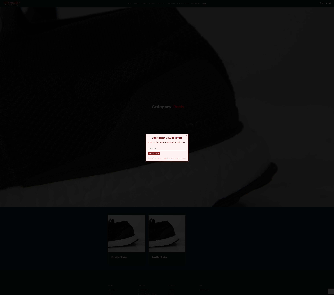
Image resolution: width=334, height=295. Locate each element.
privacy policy (170, 158)
